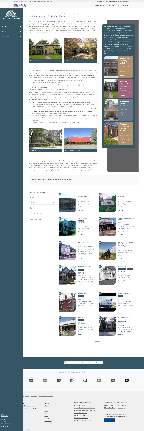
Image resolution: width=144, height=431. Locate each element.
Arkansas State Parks (109, 408)
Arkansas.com (122, 405)
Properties (60, 13)
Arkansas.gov (121, 408)
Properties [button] (4, 29)
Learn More (123, 75)
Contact (43, 1)
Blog (38, 1)
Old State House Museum (81, 423)
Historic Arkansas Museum (81, 418)
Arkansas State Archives (80, 413)
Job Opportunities (49, 418)
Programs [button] (4, 31)
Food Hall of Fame (18, 1)
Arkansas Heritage (33, 13)
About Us (30, 1)
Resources (125, 5)
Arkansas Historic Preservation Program (47, 13)
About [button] (3, 24)
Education (103, 5)
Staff (35, 1)
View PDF (80, 210)
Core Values (34, 396)
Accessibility (48, 426)
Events (25, 1)
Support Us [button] (4, 34)
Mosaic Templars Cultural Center (82, 420)
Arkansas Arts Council (80, 405)
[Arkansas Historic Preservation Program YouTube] (7, 427)
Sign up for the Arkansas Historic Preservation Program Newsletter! (83, 363)
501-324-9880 (4, 416)
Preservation (111, 5)
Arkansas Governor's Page (46, 396)
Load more (97, 341)
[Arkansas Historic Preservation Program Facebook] (1, 427)
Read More (123, 118)
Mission (27, 396)
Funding (118, 5)
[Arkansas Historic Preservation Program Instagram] (5, 427)
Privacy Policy (48, 423)
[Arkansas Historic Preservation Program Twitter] (3, 427)
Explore (97, 5)
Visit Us (47, 406)
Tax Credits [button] (4, 26)
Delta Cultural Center (79, 415)
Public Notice (49, 1)
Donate (46, 416)
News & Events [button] (5, 36)
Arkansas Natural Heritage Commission (84, 410)
